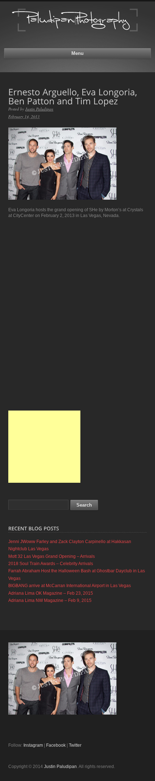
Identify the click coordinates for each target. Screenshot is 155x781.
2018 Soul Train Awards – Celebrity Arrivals (50, 563)
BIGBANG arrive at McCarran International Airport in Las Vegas (69, 585)
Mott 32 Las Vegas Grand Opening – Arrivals (51, 556)
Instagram (33, 745)
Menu (77, 53)
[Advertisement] (44, 447)
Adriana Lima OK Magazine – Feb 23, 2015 (50, 593)
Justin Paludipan (39, 109)
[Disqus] (77, 314)
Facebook (56, 745)
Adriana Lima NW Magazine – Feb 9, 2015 (50, 600)
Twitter (75, 745)
